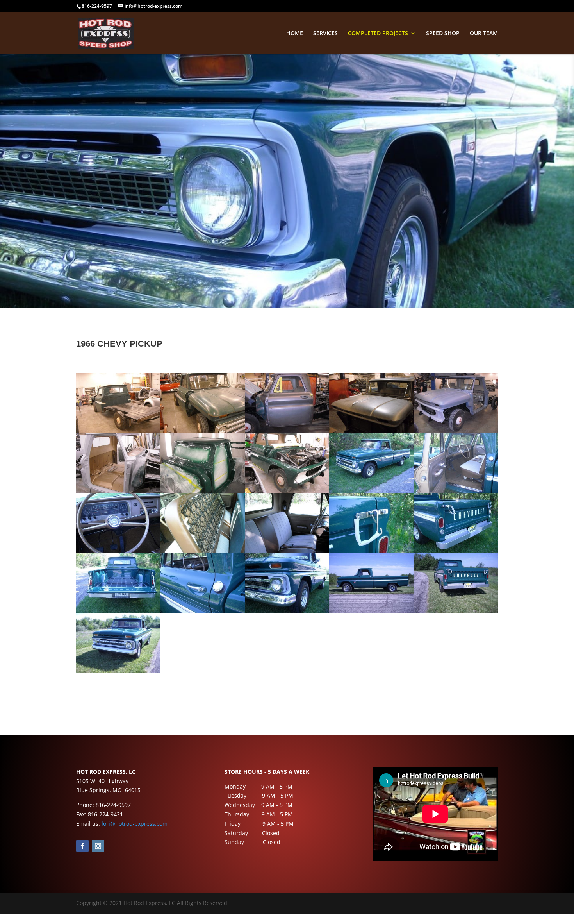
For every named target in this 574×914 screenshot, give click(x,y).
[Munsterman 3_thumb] (287, 431)
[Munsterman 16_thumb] (118, 610)
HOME (294, 33)
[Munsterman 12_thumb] (202, 550)
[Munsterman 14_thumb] (371, 550)
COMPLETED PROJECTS (378, 33)
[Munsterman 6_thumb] (118, 491)
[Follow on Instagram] (98, 846)
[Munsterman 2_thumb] (202, 431)
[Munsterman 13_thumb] (287, 550)
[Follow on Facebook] (82, 846)
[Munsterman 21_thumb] (118, 670)
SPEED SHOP (443, 33)
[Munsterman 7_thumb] (202, 491)
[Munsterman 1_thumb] (118, 431)
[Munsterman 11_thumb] (118, 550)
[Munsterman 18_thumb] (287, 610)
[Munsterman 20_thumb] (456, 610)
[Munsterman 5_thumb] (456, 431)
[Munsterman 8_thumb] (287, 491)
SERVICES (325, 33)
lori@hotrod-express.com (135, 823)
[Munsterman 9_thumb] (371, 491)
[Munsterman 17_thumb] (202, 610)
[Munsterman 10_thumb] (456, 491)
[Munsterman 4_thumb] (371, 431)
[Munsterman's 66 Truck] (456, 550)
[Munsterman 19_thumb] (371, 610)
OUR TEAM (484, 33)
